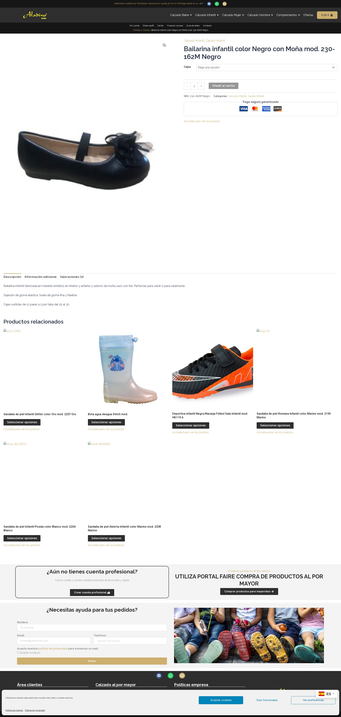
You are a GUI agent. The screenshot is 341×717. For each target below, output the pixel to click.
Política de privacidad (35, 710)
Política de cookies (14, 710)
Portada (136, 30)
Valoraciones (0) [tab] (72, 277)
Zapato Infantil (215, 40)
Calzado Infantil (194, 40)
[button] (164, 45)
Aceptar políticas (30, 652)
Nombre (22, 622)
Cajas (187, 66)
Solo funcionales (267, 700)
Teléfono (100, 635)
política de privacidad (52, 648)
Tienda (146, 30)
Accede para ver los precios (202, 121)
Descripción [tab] (12, 277)
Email (20, 635)
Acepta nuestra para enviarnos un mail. (58, 648)
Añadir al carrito (223, 85)
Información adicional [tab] (40, 277)
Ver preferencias (313, 700)
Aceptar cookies (221, 700)
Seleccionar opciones (22, 422)
